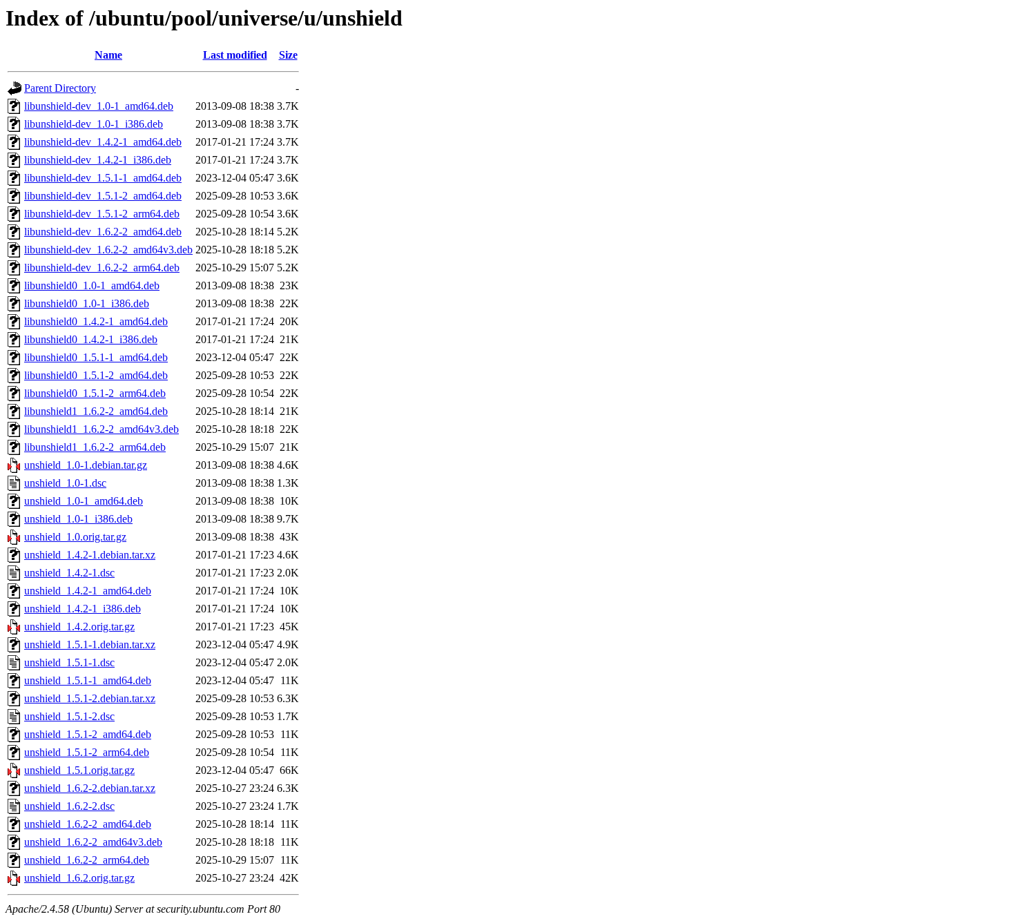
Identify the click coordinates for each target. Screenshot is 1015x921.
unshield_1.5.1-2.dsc (69, 716)
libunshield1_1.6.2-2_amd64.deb (96, 411)
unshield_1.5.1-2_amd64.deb (87, 734)
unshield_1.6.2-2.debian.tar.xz (89, 788)
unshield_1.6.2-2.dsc (69, 806)
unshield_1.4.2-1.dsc (69, 573)
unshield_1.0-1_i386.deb (78, 519)
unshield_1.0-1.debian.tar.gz (85, 465)
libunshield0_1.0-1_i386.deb (86, 303)
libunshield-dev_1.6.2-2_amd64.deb (103, 231)
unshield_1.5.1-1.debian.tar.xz (89, 644)
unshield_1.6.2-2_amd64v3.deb (93, 842)
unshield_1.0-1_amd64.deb (83, 501)
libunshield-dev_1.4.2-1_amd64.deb (103, 142)
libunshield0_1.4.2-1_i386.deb (90, 339)
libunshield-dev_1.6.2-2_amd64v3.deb (108, 249)
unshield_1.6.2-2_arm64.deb (86, 860)
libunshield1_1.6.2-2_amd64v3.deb (101, 429)
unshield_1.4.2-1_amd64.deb (87, 591)
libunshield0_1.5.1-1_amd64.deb (96, 357)
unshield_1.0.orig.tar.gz (75, 537)
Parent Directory (60, 88)
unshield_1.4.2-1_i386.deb (82, 608)
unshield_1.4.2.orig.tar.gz (79, 626)
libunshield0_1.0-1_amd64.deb (92, 285)
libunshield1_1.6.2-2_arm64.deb (95, 447)
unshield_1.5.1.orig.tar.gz (79, 770)
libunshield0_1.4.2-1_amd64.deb (96, 321)
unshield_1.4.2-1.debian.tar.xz (89, 555)
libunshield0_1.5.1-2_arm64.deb (95, 393)
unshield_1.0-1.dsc (65, 483)
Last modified (235, 55)
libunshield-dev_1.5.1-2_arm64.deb (102, 214)
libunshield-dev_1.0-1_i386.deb (93, 124)
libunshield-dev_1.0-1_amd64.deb (98, 106)
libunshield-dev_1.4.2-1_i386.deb (97, 160)
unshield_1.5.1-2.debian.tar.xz (89, 698)
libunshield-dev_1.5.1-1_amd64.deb (103, 178)
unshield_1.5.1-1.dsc (69, 662)
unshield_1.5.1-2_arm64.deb (86, 752)
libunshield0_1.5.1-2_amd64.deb (96, 375)
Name (108, 55)
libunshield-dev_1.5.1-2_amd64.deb (103, 196)
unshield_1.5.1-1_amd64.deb (87, 680)
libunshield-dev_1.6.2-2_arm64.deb (102, 267)
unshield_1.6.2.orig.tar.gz (79, 878)
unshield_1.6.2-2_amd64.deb (87, 824)
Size (288, 55)
